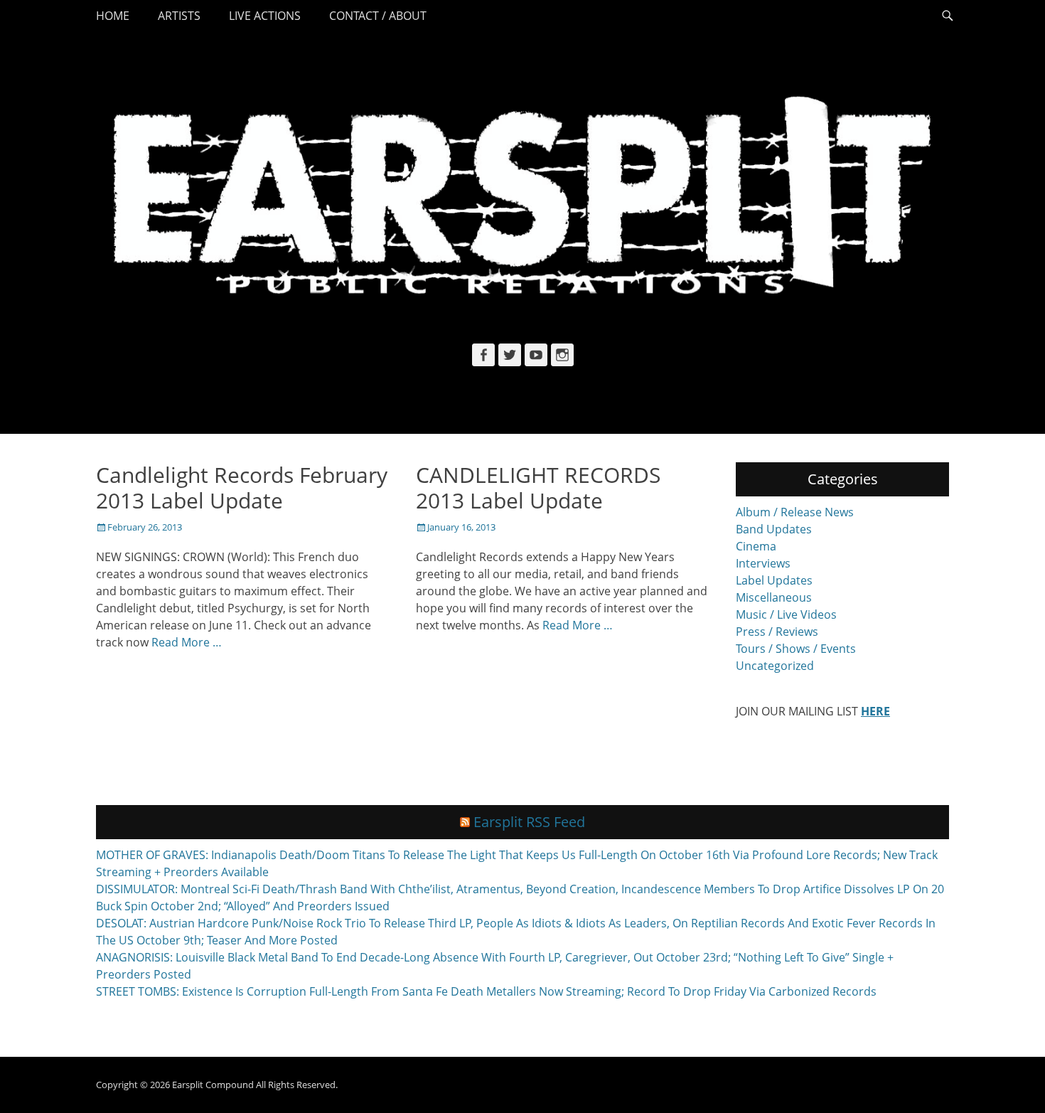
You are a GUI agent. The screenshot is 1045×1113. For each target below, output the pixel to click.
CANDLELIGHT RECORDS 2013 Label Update (538, 487)
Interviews (763, 563)
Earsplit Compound (213, 1084)
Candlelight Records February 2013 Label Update (241, 487)
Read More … (186, 642)
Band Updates (774, 529)
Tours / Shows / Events (796, 648)
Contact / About (378, 15)
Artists (179, 15)
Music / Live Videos (786, 614)
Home (112, 15)
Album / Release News (795, 512)
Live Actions (265, 15)
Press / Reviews (777, 631)
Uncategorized (775, 665)
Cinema (756, 546)
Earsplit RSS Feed (529, 821)
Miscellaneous (774, 597)
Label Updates (774, 580)
